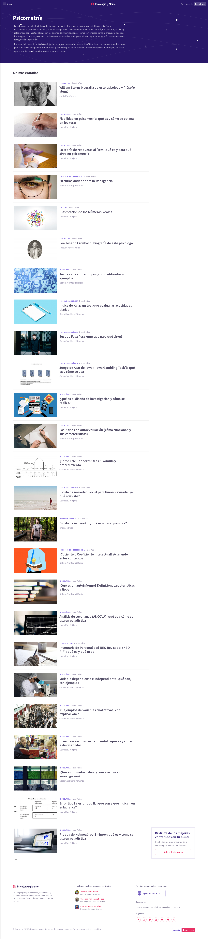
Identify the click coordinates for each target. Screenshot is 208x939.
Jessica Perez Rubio (89, 891)
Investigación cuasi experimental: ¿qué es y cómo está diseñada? (95, 743)
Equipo (139, 907)
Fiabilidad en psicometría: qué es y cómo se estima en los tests (96, 121)
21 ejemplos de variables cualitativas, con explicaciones (89, 712)
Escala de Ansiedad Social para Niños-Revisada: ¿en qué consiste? (97, 494)
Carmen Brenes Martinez (91, 906)
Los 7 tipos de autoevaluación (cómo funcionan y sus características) (95, 432)
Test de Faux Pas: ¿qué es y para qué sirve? (90, 337)
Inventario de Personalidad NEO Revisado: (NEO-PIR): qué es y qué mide (95, 650)
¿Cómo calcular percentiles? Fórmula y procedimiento (87, 463)
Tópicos (157, 907)
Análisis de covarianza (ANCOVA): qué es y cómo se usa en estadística (96, 619)
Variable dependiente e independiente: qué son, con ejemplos (95, 681)
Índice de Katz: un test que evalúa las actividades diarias (95, 307)
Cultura (63, 207)
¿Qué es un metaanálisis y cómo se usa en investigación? (89, 774)
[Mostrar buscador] (182, 4)
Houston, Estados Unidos (91, 909)
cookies (97, 929)
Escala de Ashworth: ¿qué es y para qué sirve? (93, 523)
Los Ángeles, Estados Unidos (92, 901)
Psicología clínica (68, 301)
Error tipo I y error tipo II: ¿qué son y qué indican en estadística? (97, 805)
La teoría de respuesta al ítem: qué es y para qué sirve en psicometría (95, 152)
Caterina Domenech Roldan (92, 899)
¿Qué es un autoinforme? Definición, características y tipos (97, 587)
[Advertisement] (173, 98)
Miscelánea (65, 270)
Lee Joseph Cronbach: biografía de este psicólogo (96, 243)
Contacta (176, 907)
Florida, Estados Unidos (90, 894)
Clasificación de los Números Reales (85, 212)
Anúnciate (166, 907)
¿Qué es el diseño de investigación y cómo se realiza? (92, 401)
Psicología (65, 114)
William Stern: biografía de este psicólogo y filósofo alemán (97, 89)
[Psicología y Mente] (103, 4)
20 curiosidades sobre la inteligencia (86, 181)
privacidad (87, 929)
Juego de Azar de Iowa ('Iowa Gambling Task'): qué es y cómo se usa (97, 370)
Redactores (148, 907)
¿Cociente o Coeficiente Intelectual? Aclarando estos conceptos (93, 556)
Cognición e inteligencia (72, 176)
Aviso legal (77, 929)
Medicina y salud (67, 519)
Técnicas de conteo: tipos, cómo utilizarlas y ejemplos (91, 276)
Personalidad (66, 643)
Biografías (64, 83)
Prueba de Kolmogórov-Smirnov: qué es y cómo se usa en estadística (96, 836)
